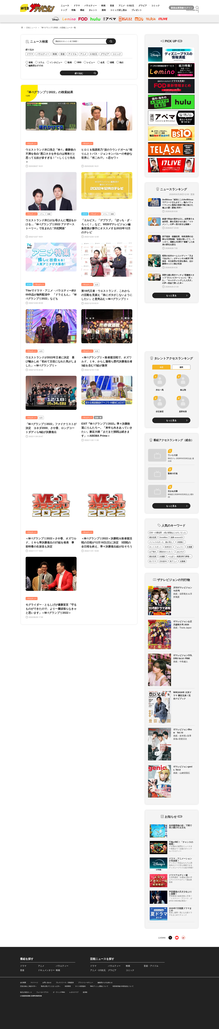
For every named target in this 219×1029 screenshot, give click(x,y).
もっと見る (171, 295)
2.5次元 (93, 53)
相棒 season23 (177, 537)
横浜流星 (152, 537)
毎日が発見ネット (26, 992)
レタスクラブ (73, 992)
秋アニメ (173, 561)
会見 (96, 284)
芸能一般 (98, 417)
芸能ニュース (31, 27)
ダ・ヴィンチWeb (59, 992)
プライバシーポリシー (85, 982)
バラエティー (90, 5)
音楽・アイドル (151, 966)
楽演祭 (85, 992)
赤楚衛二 (180, 542)
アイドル (72, 53)
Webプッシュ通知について (99, 986)
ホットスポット (155, 547)
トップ (64, 10)
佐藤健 (182, 561)
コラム (41, 214)
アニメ (83, 53)
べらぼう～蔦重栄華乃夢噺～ (179, 556)
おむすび (180, 551)
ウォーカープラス (42, 992)
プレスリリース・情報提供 (65, 982)
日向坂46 (163, 561)
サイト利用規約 (80, 986)
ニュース (65, 5)
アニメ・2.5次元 (126, 5)
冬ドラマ (152, 561)
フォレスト (179, 547)
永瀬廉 (189, 547)
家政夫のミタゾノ (166, 551)
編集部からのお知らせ (105, 982)
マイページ (34, 982)
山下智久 (152, 551)
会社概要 (23, 982)
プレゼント (136, 10)
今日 (161, 367)
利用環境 (68, 986)
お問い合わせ (46, 982)
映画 (103, 5)
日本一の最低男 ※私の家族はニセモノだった (167, 532)
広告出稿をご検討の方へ (28, 986)
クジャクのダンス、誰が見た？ (161, 542)
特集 (74, 10)
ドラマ (77, 5)
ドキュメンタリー (46, 970)
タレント (93, 10)
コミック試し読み (118, 10)
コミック (155, 5)
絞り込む (79, 73)
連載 (49, 214)
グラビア (143, 5)
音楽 (112, 5)
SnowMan (163, 537)
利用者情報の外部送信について (123, 986)
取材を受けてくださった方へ (50, 986)
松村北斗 (168, 547)
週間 (181, 367)
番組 (82, 10)
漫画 (104, 10)
